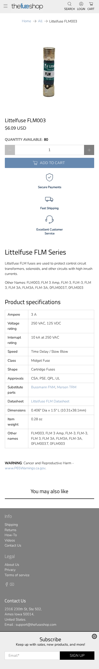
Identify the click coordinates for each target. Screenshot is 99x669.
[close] (94, 636)
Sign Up (77, 655)
